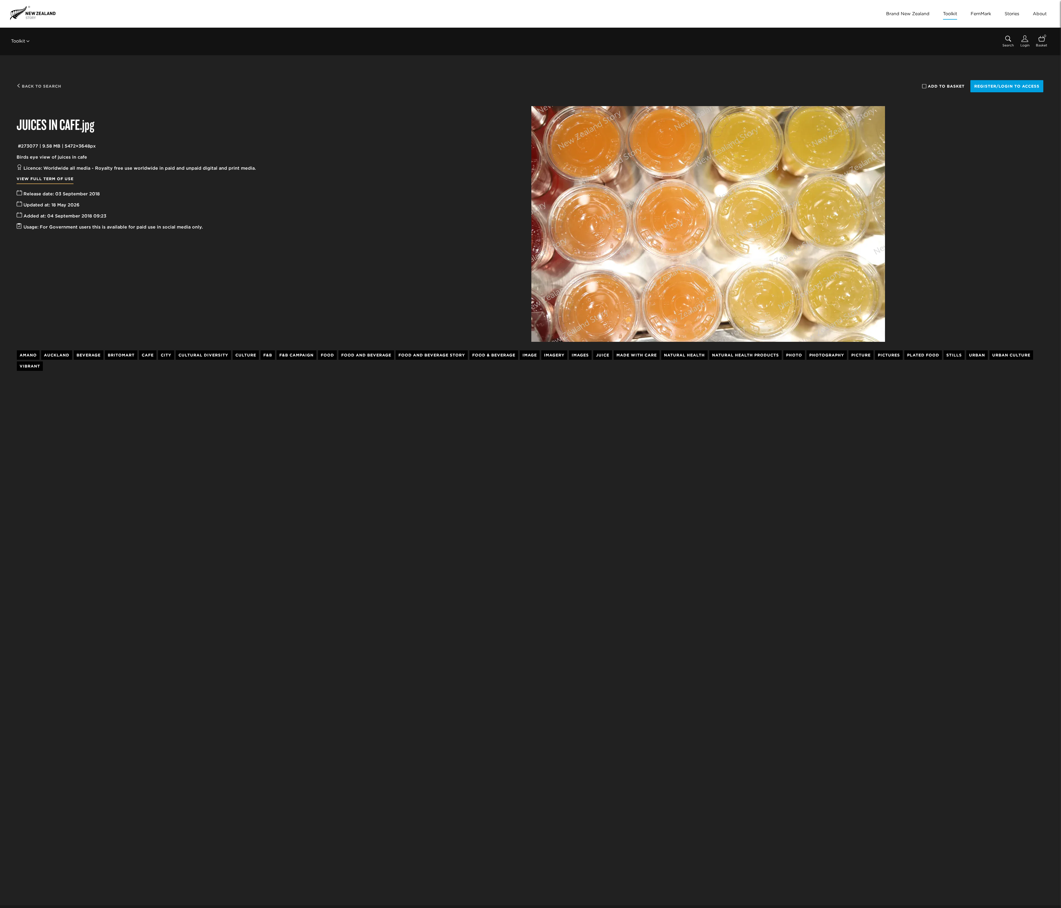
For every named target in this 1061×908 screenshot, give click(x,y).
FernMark (981, 13)
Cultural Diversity (203, 355)
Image (529, 355)
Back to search (40, 86)
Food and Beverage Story (431, 355)
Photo (794, 355)
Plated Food (923, 355)
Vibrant (30, 366)
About (1040, 13)
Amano (28, 355)
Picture (861, 355)
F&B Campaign (296, 355)
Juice (602, 355)
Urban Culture (1011, 355)
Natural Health (684, 355)
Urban (977, 355)
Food (327, 355)
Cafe (148, 355)
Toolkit (950, 13)
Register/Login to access (1006, 86)
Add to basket (946, 86)
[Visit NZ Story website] (32, 13)
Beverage (89, 355)
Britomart (121, 355)
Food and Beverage (366, 355)
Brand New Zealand (907, 13)
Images (580, 355)
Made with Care (636, 355)
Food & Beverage (493, 355)
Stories (1012, 13)
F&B (267, 355)
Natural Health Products (745, 355)
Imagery (554, 355)
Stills (954, 355)
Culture (245, 355)
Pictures (889, 355)
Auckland (56, 355)
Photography (826, 355)
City (166, 355)
